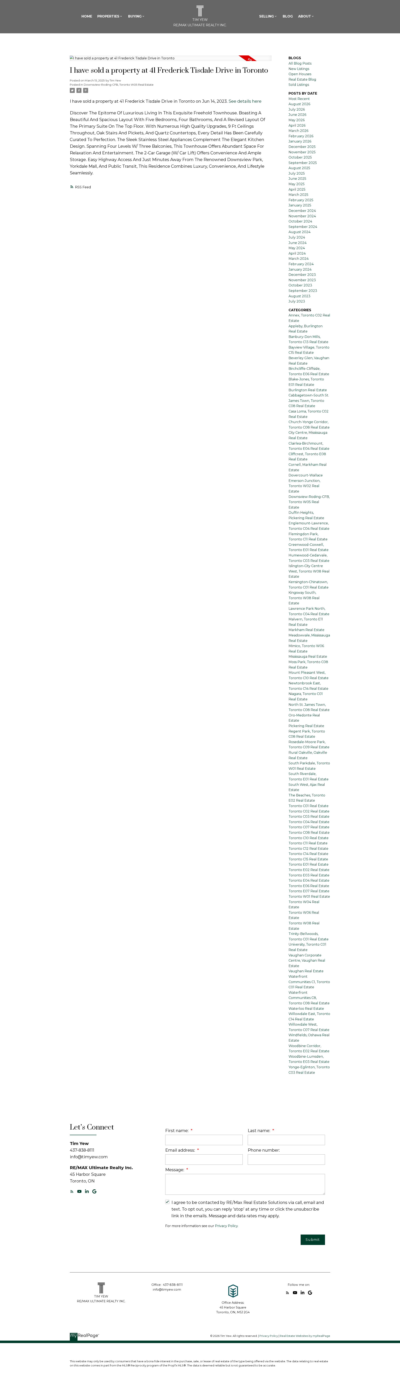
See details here (245, 101)
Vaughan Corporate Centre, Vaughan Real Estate (307, 960)
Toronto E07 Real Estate (309, 891)
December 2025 (302, 147)
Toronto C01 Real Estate (309, 806)
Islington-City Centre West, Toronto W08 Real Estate (309, 571)
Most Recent (299, 99)
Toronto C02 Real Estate (309, 811)
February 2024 (301, 264)
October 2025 (300, 157)
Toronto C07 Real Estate (309, 827)
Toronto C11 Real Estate (308, 843)
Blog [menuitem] (288, 16)
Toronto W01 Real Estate (309, 897)
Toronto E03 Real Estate (309, 875)
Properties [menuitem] (108, 16)
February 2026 (301, 136)
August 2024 (299, 232)
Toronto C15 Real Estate (308, 859)
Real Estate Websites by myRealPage (305, 1335)
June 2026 (297, 115)
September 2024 (303, 227)
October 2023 (300, 285)
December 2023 (302, 275)
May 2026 (297, 120)
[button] (72, 1191)
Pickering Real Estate (306, 726)
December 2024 (302, 211)
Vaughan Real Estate (306, 971)
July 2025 (297, 173)
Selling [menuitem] (266, 16)
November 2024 (302, 216)
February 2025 (301, 200)
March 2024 (299, 259)
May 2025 (297, 184)
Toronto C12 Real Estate (308, 849)
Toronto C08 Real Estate (309, 833)
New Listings (299, 69)
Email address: (180, 1150)
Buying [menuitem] (135, 16)
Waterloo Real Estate (306, 1009)
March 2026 (298, 131)
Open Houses (300, 74)
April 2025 (297, 189)
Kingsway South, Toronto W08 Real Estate (304, 598)
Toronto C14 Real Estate (308, 854)
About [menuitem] (304, 16)
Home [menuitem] (86, 16)
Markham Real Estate (306, 630)
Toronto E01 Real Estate (309, 864)
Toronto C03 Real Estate (309, 817)
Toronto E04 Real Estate (309, 880)
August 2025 (299, 168)
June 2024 (297, 243)
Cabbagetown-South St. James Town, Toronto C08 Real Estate (309, 400)
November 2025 (302, 152)
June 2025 (297, 179)
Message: (175, 1169)
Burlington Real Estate (308, 390)
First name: (177, 1130)
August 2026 (299, 104)
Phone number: (264, 1150)
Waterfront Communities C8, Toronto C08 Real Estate (309, 998)
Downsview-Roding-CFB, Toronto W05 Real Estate (119, 84)
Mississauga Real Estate (308, 657)
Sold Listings (299, 85)
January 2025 (300, 205)
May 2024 (297, 248)
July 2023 (297, 301)
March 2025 (298, 195)
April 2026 (297, 125)
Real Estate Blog (302, 79)
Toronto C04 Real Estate (309, 822)
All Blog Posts (300, 63)
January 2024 (300, 269)
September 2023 (303, 291)
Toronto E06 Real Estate (309, 886)
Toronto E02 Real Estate (309, 870)
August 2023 (299, 296)
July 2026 (297, 109)
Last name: (259, 1130)
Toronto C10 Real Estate (309, 838)
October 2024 (300, 221)
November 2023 (302, 280)
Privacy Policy (226, 1226)
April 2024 (297, 253)
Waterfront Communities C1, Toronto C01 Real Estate (309, 982)
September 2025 (303, 163)
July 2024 (297, 237)
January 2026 (300, 141)
